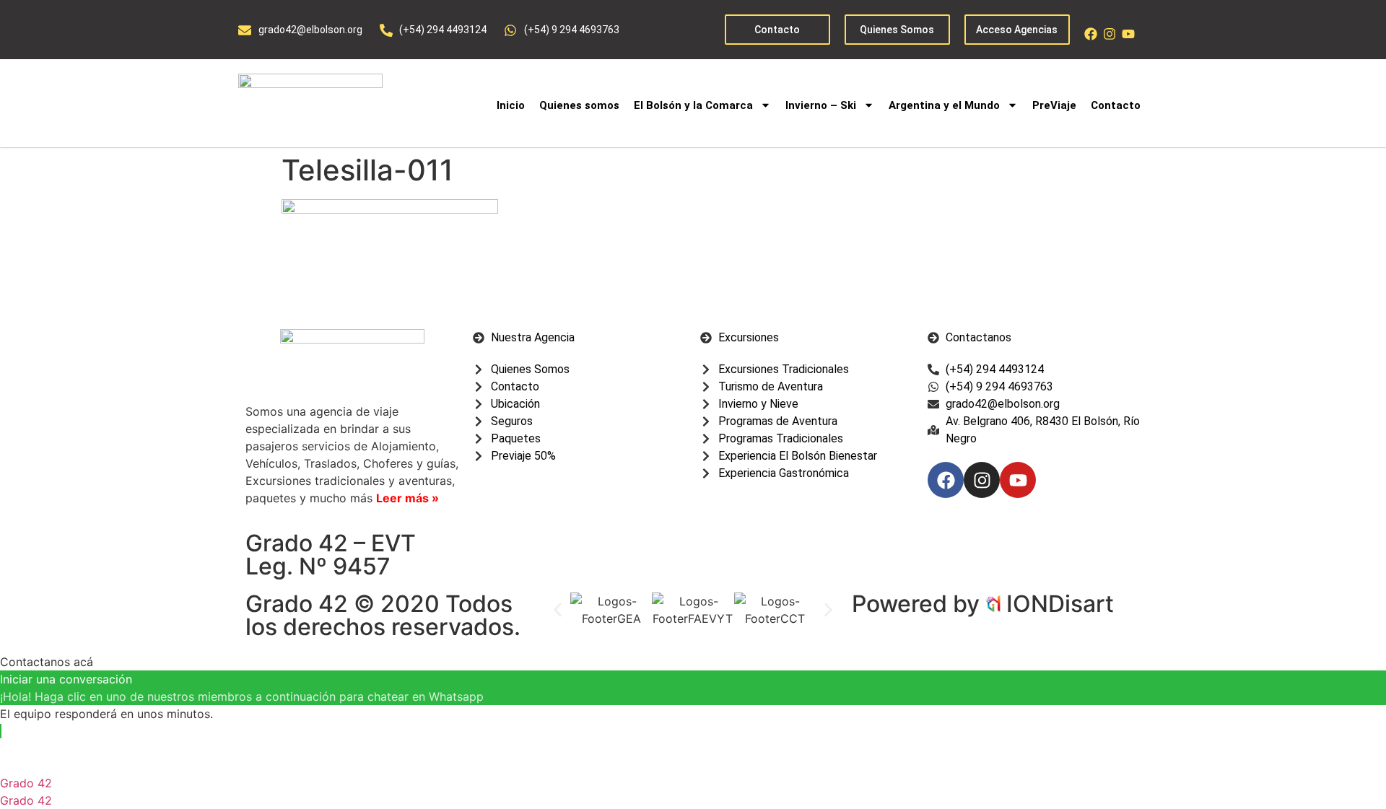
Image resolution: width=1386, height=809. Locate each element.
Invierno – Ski (820, 105)
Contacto (1116, 105)
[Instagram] (1109, 33)
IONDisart (1060, 604)
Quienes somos (579, 105)
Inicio (511, 105)
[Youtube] (1128, 33)
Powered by (918, 604)
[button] (558, 609)
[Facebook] (1090, 33)
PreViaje (1054, 105)
